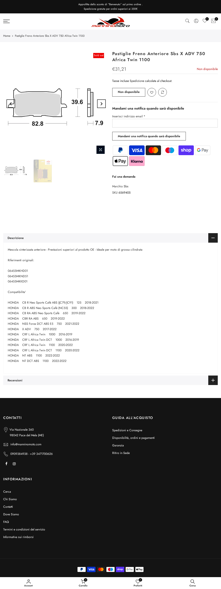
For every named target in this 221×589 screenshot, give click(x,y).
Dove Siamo (11, 514)
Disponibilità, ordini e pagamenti (133, 438)
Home (6, 36)
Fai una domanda (123, 176)
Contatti (8, 507)
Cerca (7, 491)
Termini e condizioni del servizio (24, 529)
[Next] (101, 103)
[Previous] (10, 103)
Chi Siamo (10, 499)
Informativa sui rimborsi (18, 537)
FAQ (6, 522)
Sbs (126, 186)
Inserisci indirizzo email (128, 116)
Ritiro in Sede (121, 453)
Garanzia (118, 445)
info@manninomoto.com (25, 444)
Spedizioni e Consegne (127, 430)
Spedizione (137, 81)
